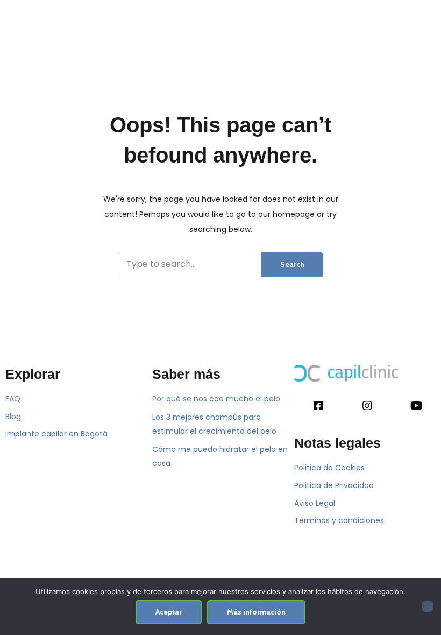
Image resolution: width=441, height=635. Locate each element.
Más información (256, 612)
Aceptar (168, 612)
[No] (427, 606)
